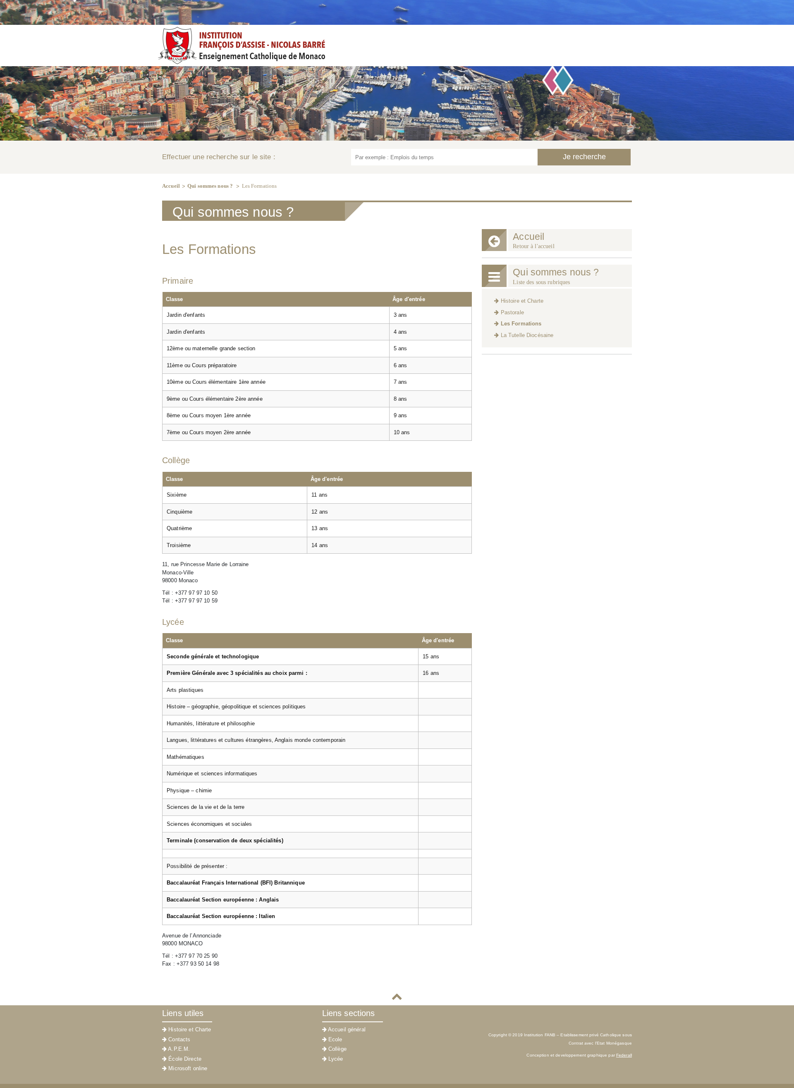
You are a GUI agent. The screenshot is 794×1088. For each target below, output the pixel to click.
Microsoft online (187, 1068)
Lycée (335, 1059)
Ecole (334, 1039)
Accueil (171, 186)
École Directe (184, 1059)
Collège (337, 1049)
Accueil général (346, 1029)
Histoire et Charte (521, 301)
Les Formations (259, 186)
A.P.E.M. (178, 1049)
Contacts (178, 1039)
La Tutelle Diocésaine (526, 335)
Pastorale (511, 312)
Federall (624, 1055)
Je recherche (584, 157)
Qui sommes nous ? (210, 186)
